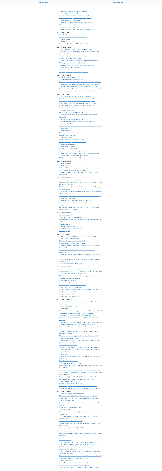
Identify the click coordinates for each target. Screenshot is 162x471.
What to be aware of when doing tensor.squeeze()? (71, 263)
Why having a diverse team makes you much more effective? (73, 155)
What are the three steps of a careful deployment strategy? (73, 56)
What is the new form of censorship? (68, 144)
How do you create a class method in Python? (70, 407)
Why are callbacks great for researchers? (69, 306)
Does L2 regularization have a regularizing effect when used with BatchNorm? (78, 412)
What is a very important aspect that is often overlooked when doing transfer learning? (80, 456)
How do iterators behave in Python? (68, 280)
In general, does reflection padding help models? (71, 428)
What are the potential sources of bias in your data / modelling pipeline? (76, 121)
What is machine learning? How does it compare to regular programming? (77, 22)
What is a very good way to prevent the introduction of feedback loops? (76, 65)
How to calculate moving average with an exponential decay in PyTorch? (76, 379)
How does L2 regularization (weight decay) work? (71, 180)
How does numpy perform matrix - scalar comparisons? (72, 243)
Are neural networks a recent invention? (68, 13)
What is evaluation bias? (65, 128)
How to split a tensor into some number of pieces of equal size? (74, 465)
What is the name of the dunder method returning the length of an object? (77, 324)
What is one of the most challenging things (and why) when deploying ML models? (79, 60)
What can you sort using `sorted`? (67, 400)
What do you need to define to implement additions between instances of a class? (78, 336)
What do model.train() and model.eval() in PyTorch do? (72, 285)
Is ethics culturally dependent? (66, 108)
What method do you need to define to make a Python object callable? (76, 313)
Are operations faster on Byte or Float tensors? (70, 421)
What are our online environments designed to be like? (72, 119)
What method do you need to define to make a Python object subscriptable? (77, 315)
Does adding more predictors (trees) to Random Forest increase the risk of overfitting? (80, 196)
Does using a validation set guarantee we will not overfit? (73, 37)
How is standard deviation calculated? (68, 345)
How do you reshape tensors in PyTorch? (69, 77)
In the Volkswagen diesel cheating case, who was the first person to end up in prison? (79, 103)
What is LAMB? (63, 414)
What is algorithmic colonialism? (67, 110)
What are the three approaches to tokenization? (70, 217)
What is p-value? (63, 41)
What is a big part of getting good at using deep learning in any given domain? (78, 396)
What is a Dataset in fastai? (65, 163)
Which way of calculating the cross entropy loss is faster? (73, 273)
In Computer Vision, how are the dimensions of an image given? (74, 168)
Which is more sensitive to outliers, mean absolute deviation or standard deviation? (79, 347)
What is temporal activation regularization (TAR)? (71, 228)
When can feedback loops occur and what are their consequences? (75, 96)
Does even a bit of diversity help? (67, 135)
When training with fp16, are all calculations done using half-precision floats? (78, 442)
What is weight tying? (64, 231)
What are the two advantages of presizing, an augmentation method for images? (78, 86)
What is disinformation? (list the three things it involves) (72, 142)
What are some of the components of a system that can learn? (74, 15)
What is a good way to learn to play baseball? (70, 20)
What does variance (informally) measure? (69, 338)
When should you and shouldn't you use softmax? (71, 363)
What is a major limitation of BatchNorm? (69, 381)
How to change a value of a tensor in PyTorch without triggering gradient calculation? (80, 82)
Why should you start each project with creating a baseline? (73, 72)
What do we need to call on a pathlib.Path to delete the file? (73, 44)
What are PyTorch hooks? (65, 409)
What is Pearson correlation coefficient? (68, 361)
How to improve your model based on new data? (71, 58)
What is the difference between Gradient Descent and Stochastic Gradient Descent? (79, 84)
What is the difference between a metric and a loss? (71, 79)
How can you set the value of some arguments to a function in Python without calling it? (80, 311)
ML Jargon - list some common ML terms (69, 25)
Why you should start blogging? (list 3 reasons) (70, 67)
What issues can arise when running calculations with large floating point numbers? (79, 276)
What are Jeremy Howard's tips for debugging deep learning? (74, 458)
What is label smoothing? (65, 440)
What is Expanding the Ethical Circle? (68, 149)
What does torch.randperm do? (66, 282)
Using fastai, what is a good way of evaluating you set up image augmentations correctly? (80, 89)
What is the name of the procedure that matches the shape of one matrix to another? (79, 245)
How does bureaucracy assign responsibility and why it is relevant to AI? (76, 105)
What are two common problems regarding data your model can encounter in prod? (79, 51)
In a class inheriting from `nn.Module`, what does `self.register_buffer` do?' (77, 377)
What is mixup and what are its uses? (68, 437)
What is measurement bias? (65, 133)
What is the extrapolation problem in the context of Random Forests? (75, 200)
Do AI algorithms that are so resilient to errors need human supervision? (76, 98)
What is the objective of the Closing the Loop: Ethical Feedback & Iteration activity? (79, 153)
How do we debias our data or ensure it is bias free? (71, 139)
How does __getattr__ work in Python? (68, 292)
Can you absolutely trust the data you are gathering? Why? (73, 112)
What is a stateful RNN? (65, 224)
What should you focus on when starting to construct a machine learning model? (78, 236)
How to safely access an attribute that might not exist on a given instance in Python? (79, 289)
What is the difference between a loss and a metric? (71, 34)
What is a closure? (63, 308)
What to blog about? (64, 69)
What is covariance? (64, 354)
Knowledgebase (117, 2)
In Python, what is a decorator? (66, 294)
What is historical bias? (64, 130)
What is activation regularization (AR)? (68, 226)
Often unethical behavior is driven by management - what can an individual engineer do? (80, 126)
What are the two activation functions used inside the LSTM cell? (75, 462)
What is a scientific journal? (66, 460)
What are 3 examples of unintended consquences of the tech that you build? (77, 101)
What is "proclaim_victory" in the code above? (70, 287)
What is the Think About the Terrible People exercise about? (73, 151)
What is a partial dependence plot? (67, 198)
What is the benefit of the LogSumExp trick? (70, 278)
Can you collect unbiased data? (66, 54)
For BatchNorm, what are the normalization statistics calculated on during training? (79, 370)
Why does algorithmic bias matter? (67, 137)
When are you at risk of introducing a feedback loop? (72, 63)
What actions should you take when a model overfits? (72, 241)
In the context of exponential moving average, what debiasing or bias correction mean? (80, 388)
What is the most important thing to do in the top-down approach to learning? (78, 29)
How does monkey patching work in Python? (70, 296)
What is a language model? (65, 215)
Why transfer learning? (64, 39)
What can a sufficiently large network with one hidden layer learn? (75, 18)
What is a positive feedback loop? (67, 27)
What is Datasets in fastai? (65, 165)
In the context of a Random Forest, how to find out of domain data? (75, 203)
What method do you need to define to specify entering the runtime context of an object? (80, 322)
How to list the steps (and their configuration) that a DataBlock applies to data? (78, 91)
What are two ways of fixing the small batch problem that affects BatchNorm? (78, 386)
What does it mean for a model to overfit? (69, 238)
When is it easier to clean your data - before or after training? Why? (75, 49)
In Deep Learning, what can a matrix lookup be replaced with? (74, 170)
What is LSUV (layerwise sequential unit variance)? (71, 393)
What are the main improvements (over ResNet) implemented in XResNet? (77, 444)
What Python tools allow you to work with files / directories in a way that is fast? (78, 398)
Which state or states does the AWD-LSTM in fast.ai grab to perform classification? (79, 467)
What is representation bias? (66, 123)
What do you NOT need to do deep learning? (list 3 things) (73, 11)
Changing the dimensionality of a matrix (69, 247)
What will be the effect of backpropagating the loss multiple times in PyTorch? (78, 269)
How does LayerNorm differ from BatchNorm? (70, 383)
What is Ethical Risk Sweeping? (67, 146)
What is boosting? (63, 205)
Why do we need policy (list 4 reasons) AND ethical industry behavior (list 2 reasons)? (80, 158)
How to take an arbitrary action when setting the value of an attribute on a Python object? (80, 271)
